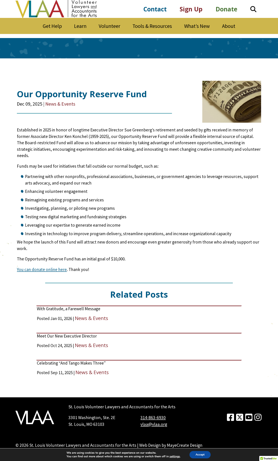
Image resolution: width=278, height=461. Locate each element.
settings (175, 456)
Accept (200, 455)
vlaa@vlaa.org (153, 424)
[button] (253, 9)
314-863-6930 (153, 417)
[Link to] (230, 417)
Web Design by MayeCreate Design (170, 445)
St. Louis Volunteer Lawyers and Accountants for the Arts (82, 445)
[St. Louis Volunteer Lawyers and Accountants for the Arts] (56, 9)
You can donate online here (42, 269)
